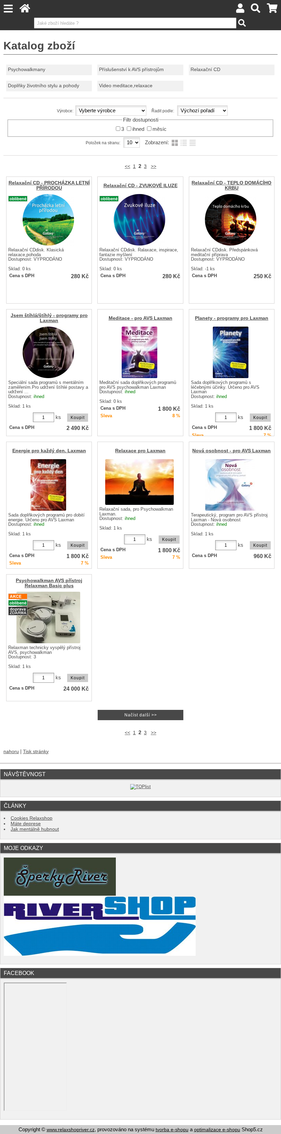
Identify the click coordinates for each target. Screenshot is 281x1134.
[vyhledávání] (256, 10)
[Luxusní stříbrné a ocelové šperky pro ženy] (60, 894)
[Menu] (8, 9)
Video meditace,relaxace (125, 85)
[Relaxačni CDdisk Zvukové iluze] (139, 220)
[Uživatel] (240, 10)
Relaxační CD (205, 69)
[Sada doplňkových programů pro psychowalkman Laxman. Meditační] (139, 352)
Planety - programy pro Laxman (231, 318)
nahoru (11, 751)
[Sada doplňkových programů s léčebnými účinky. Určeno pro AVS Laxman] (230, 352)
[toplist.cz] (140, 786)
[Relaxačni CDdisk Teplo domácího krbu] (230, 220)
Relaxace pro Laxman (140, 450)
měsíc (159, 129)
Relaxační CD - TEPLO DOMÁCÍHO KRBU (231, 185)
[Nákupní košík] (272, 10)
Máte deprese (26, 823)
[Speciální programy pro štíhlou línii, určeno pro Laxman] (48, 352)
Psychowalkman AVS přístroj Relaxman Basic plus (49, 583)
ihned (138, 129)
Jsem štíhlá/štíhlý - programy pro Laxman (49, 318)
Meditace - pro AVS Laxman (140, 318)
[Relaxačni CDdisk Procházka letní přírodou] (48, 220)
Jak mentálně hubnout (35, 829)
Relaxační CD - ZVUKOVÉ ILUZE (140, 185)
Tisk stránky (36, 751)
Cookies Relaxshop (31, 818)
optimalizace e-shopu (217, 1129)
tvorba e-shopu (172, 1129)
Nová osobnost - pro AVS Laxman (231, 450)
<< (127, 166)
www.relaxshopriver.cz (71, 1129)
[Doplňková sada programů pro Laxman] (48, 485)
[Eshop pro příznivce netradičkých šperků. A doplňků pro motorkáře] (100, 954)
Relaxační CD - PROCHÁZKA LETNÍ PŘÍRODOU (49, 185)
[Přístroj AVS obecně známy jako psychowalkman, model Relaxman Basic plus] (48, 617)
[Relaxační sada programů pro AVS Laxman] (139, 482)
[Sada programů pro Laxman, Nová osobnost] (230, 485)
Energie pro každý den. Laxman (49, 450)
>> (153, 166)
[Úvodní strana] (25, 10)
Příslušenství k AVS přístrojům (131, 69)
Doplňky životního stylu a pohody (43, 85)
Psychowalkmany (26, 69)
